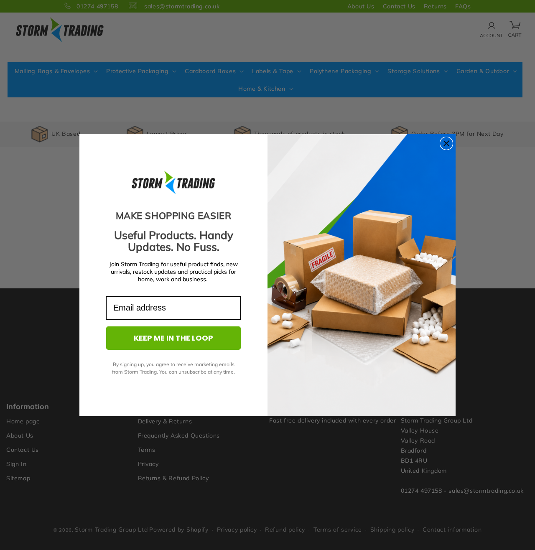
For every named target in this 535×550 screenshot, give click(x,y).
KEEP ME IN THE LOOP (173, 338)
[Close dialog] (446, 143)
